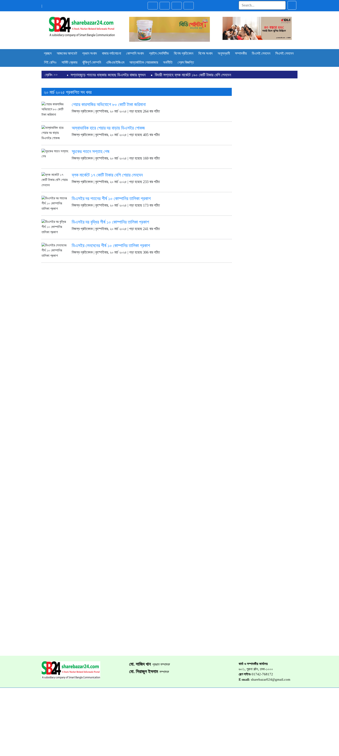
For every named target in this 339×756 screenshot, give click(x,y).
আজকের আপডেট (67, 53)
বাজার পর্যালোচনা (111, 53)
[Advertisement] (268, 153)
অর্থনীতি (167, 62)
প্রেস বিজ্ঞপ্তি (186, 62)
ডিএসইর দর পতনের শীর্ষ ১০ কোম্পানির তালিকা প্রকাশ (111, 198)
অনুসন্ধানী (224, 53)
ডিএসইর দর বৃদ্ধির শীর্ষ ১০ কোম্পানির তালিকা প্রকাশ (110, 221)
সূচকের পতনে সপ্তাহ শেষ (90, 151)
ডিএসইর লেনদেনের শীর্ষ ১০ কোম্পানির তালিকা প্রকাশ (111, 245)
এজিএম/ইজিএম (115, 62)
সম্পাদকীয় (241, 53)
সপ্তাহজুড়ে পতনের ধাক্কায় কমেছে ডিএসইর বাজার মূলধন (108, 75)
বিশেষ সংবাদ (205, 53)
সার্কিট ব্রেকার (69, 62)
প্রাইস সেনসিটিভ (159, 53)
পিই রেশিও (50, 62)
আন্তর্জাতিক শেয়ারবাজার (143, 62)
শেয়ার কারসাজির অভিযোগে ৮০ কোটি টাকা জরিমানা (109, 104)
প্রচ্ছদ (48, 53)
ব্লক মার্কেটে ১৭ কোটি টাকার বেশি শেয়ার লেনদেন (107, 174)
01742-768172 (262, 674)
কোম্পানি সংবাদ (135, 53)
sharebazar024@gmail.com (270, 679)
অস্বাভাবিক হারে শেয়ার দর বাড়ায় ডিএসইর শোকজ (108, 127)
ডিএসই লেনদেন (261, 53)
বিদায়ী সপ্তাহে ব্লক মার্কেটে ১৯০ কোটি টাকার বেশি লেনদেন (193, 75)
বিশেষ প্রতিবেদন (183, 53)
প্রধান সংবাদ (89, 53)
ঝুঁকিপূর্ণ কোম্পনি (91, 62)
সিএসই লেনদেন (284, 53)
